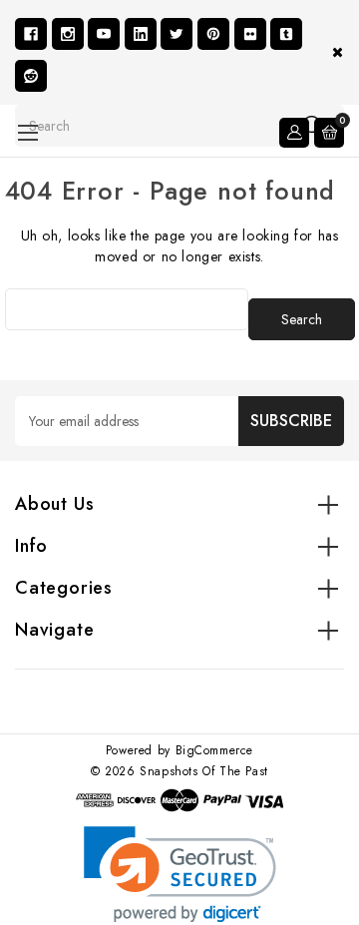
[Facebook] (31, 34)
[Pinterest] (213, 34)
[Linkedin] (141, 34)
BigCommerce (215, 750)
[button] (180, 874)
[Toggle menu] (27, 132)
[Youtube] (104, 34)
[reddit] (31, 76)
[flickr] (250, 34)
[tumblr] (286, 34)
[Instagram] (68, 34)
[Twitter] (176, 34)
